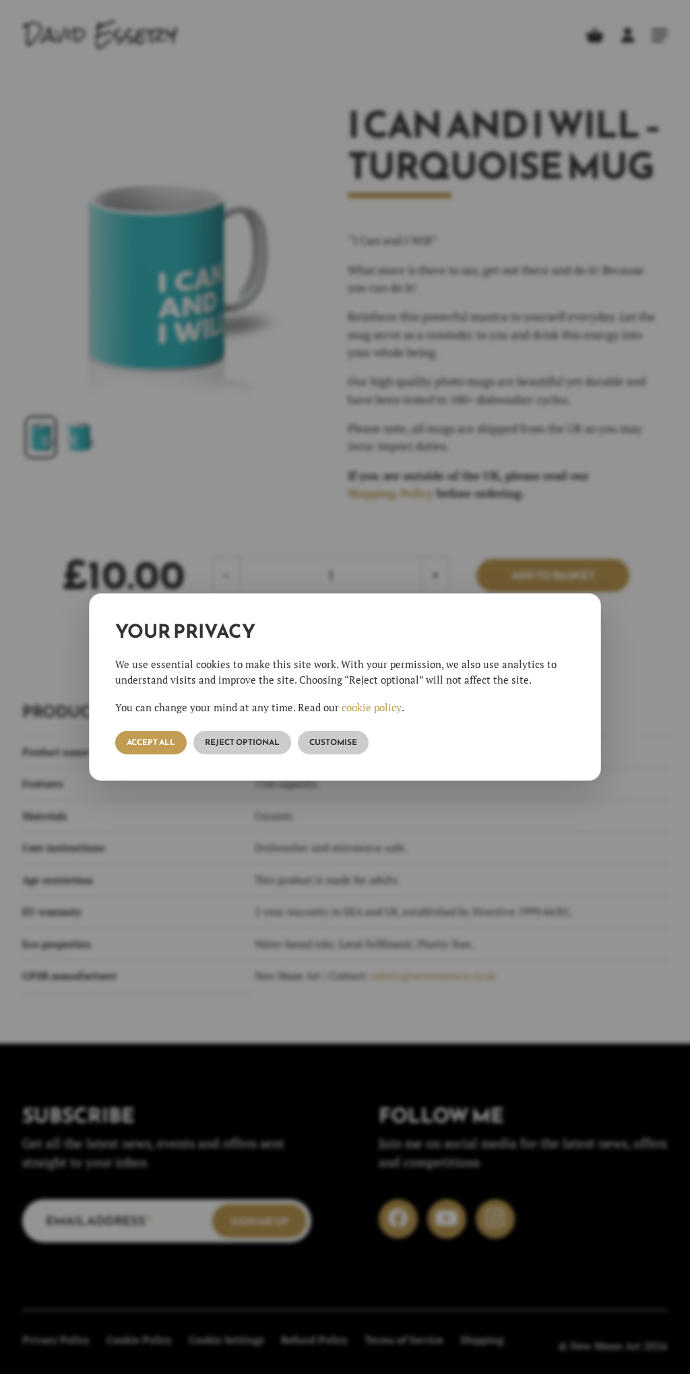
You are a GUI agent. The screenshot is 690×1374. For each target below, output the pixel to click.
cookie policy (372, 707)
